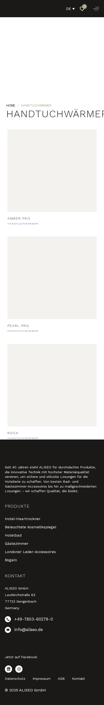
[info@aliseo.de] (52, 631)
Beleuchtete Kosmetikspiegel (30, 527)
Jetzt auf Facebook (21, 657)
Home (10, 105)
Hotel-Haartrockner (23, 519)
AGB (61, 678)
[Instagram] (18, 669)
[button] (96, 8)
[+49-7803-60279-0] (52, 620)
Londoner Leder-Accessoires (30, 552)
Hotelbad (13, 535)
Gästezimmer (17, 543)
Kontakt (78, 678)
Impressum (42, 678)
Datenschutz (15, 678)
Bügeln (11, 560)
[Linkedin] (8, 669)
